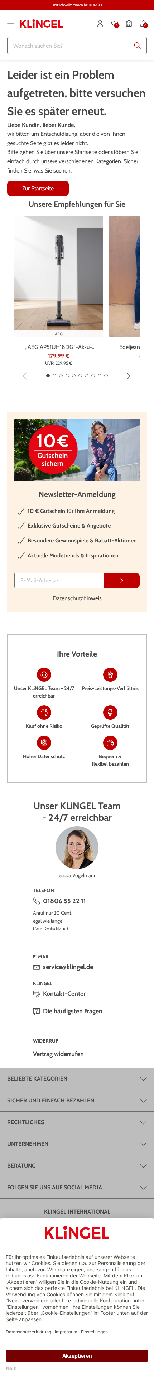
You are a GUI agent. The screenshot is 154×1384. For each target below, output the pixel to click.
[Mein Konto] (100, 23)
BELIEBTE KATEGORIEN (37, 1078)
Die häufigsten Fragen (72, 1011)
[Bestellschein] (129, 23)
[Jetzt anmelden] (122, 580)
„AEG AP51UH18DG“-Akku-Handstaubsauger (58, 347)
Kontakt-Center (64, 994)
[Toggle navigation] (10, 23)
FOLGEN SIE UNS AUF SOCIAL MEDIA (54, 1187)
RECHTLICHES (25, 1122)
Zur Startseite (38, 188)
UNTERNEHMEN (27, 1144)
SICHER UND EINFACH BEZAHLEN (50, 1100)
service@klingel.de (68, 967)
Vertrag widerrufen (58, 1054)
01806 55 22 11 (64, 901)
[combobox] (77, 45)
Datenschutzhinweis (77, 598)
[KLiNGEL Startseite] (41, 23)
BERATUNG (21, 1165)
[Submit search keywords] (137, 45)
